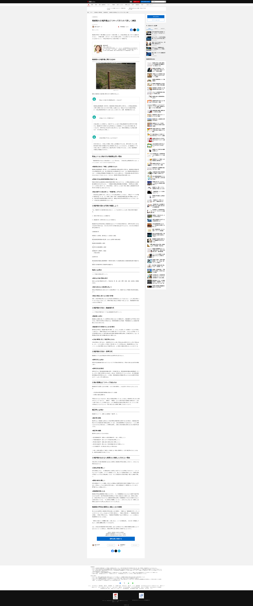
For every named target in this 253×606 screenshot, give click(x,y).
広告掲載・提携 (118, 585)
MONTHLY (163, 28)
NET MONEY (141, 588)
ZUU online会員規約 (126, 587)
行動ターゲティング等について (116, 588)
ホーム (89, 585)
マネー (108, 4)
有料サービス (136, 1)
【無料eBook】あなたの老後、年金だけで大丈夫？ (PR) (137, 9)
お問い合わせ (124, 585)
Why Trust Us (115, 587)
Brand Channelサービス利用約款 (155, 587)
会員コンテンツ (150, 4)
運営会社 (105, 585)
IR (113, 585)
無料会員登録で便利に (145, 1)
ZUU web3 (147, 588)
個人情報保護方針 (126, 588)
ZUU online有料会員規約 (135, 587)
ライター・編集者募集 (136, 585)
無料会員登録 (156, 16)
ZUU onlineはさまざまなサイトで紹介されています (150, 585)
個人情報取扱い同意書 (134, 588)
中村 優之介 (122, 26)
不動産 (113, 4)
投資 (96, 4)
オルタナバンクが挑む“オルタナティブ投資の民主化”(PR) (116, 9)
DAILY (149, 28)
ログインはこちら (156, 19)
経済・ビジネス (120, 4)
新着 (92, 4)
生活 (142, 4)
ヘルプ (151, 588)
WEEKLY (156, 28)
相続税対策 (95, 16)
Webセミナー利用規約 (145, 587)
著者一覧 (129, 585)
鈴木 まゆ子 (97, 26)
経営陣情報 (110, 585)
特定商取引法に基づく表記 (105, 588)
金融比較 (137, 4)
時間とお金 (127, 4)
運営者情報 (101, 585)
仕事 (133, 4)
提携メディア (162, 585)
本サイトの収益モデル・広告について (104, 587)
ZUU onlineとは (94, 585)
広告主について (94, 587)
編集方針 (120, 587)
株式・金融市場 (102, 4)
